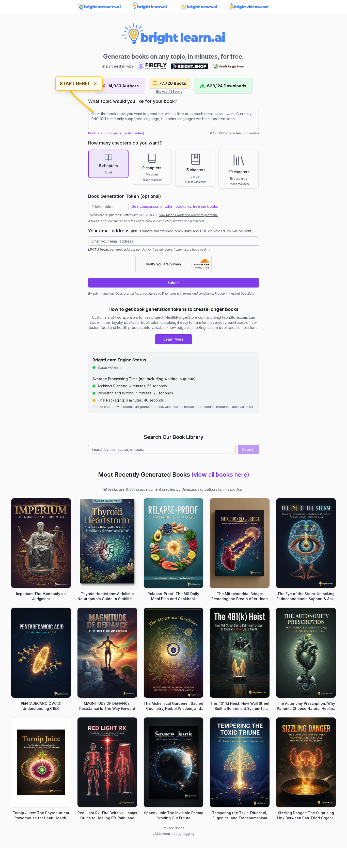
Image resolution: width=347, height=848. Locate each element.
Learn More (173, 339)
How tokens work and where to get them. (188, 215)
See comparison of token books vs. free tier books (175, 206)
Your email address (170, 230)
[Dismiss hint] (95, 84)
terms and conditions (198, 293)
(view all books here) (220, 474)
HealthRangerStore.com (185, 317)
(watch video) (134, 133)
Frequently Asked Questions (235, 293)
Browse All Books (169, 91)
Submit (173, 282)
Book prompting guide (105, 133)
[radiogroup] (173, 169)
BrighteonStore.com (230, 317)
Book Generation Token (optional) (124, 196)
